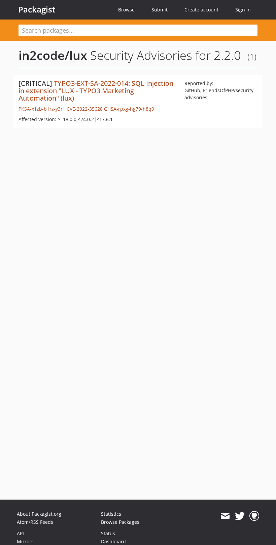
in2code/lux (53, 55)
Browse (126, 9)
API (20, 533)
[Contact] (225, 516)
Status (108, 533)
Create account (201, 9)
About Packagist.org (39, 514)
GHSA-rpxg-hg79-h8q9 (129, 109)
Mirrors (25, 541)
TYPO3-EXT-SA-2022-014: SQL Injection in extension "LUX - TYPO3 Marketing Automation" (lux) (96, 91)
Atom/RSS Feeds (35, 522)
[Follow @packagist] (240, 516)
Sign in (243, 9)
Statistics (111, 514)
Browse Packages (120, 522)
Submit (159, 9)
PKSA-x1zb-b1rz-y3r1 (42, 109)
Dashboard (113, 541)
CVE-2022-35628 (85, 109)
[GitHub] (254, 516)
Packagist (37, 9)
